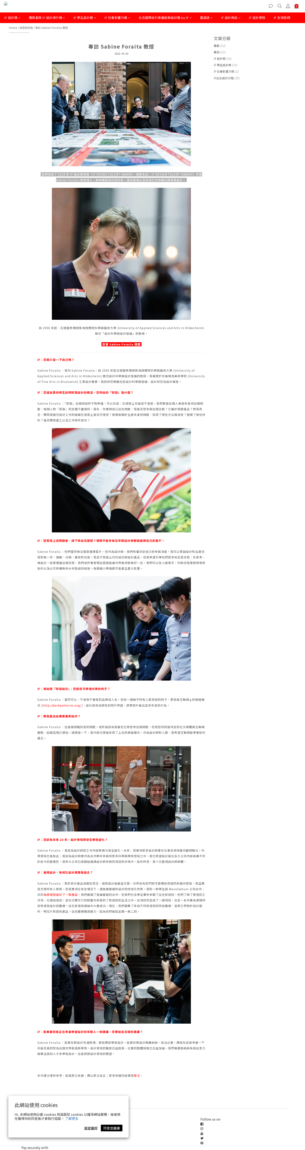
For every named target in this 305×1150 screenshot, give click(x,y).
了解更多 (71, 1118)
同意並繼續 (111, 1128)
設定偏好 (91, 1128)
